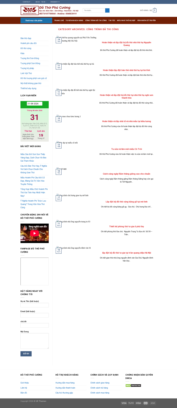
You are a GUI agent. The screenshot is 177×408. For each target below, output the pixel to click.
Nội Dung (24, 332)
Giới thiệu (24, 383)
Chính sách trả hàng (99, 388)
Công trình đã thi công (96, 20)
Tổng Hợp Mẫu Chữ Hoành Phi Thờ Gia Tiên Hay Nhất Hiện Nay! (34, 192)
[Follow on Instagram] (143, 2)
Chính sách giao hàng (99, 383)
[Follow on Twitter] (145, 2)
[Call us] (150, 2)
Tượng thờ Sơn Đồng (29, 58)
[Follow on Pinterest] (153, 2)
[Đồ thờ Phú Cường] (49, 10)
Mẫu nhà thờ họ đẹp (126, 20)
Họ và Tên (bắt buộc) (29, 301)
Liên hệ (23, 388)
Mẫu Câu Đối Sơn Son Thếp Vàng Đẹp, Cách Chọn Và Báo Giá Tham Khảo (33, 157)
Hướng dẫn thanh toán (65, 388)
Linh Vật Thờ (26, 73)
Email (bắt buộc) (27, 311)
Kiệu (22, 53)
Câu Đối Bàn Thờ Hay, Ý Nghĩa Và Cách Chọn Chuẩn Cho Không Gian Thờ (33, 169)
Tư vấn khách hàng (74, 20)
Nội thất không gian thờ (30, 83)
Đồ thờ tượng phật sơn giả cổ (33, 78)
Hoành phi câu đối (28, 43)
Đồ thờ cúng (25, 48)
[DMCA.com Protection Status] (133, 385)
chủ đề (23, 321)
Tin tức (111, 20)
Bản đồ (23, 393)
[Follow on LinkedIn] (155, 2)
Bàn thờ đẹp (25, 38)
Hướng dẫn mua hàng (65, 383)
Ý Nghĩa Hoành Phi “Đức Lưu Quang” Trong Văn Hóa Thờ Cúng (33, 204)
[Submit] (107, 10)
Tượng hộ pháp (27, 68)
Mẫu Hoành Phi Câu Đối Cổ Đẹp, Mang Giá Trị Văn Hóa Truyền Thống (32, 180)
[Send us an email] (148, 2)
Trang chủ (59, 20)
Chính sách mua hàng (99, 393)
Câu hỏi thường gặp (64, 393)
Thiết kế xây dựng (28, 88)
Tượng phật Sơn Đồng (30, 63)
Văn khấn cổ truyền (146, 20)
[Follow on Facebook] (140, 2)
